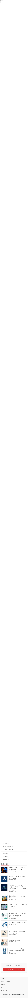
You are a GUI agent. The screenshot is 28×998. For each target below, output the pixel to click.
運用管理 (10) (6, 859)
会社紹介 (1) (6, 856)
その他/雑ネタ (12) (7, 843)
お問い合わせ (4, 990)
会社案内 (3, 984)
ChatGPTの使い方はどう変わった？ (17, 922)
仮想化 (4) (5, 853)
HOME (2, 978)
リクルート (4, 987)
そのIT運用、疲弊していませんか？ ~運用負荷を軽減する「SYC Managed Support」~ (17, 915)
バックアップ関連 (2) (8, 849)
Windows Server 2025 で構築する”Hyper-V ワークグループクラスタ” (17, 950)
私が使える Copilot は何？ (15, 940)
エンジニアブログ (5, 981)
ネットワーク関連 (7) (8, 846)
